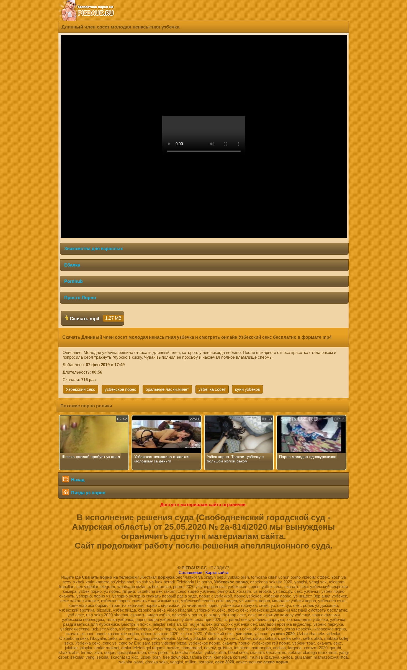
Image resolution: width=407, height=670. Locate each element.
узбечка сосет (212, 389)
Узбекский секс (80, 389)
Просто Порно (80, 297)
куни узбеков (247, 389)
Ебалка (72, 265)
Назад (77, 479)
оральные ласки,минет (167, 389)
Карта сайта (216, 572)
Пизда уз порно (87, 492)
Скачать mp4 (95, 318)
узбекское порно (120, 389)
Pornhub (73, 281)
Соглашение (190, 572)
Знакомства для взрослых (93, 248)
